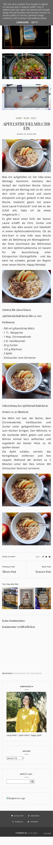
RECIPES (26, 118)
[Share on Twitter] (46, 556)
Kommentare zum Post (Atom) (27, 673)
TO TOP (48, 834)
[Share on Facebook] (43, 556)
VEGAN (33, 118)
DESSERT (19, 118)
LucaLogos (32, 832)
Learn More (22, 22)
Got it (34, 22)
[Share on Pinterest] (49, 556)
